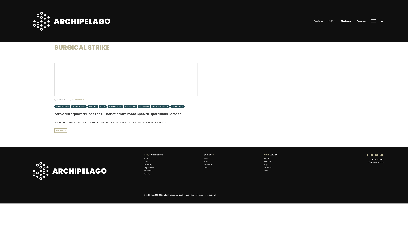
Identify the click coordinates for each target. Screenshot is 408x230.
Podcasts (267, 158)
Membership (346, 21)
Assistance (318, 21)
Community (148, 164)
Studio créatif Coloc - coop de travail (202, 195)
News (206, 161)
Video (266, 171)
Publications (268, 168)
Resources (361, 21)
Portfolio (332, 21)
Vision (146, 158)
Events (206, 158)
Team (146, 161)
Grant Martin (78, 99)
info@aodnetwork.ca (376, 162)
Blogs (266, 164)
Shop (206, 168)
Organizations (149, 168)
